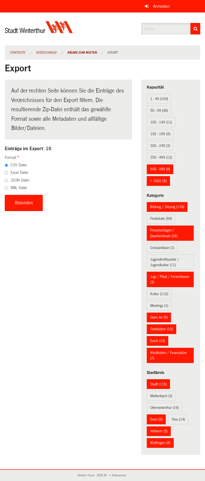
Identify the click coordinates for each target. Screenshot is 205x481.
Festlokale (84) (161, 219)
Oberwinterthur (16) (164, 408)
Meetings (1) (159, 306)
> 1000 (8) (158, 181)
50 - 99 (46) (159, 111)
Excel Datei (19, 172)
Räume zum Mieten (82, 52)
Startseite (17, 52)
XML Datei (18, 188)
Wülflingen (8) (160, 443)
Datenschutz (120, 475)
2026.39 (102, 475)
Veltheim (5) (159, 431)
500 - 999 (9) (160, 169)
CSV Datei (18, 165)
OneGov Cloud (87, 475)
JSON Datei (19, 180)
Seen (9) (156, 419)
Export (112, 52)
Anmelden (161, 6)
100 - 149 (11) (161, 122)
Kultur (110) (159, 294)
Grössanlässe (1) (162, 248)
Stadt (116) (158, 384)
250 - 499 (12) (161, 157)
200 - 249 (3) (160, 146)
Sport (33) (157, 341)
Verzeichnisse (46, 52)
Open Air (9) (159, 317)
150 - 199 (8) (160, 134)
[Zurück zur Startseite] (39, 31)
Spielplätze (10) (161, 329)
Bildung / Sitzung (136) (167, 207)
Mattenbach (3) (161, 396)
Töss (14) (178, 419)
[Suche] (195, 28)
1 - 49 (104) (159, 99)
